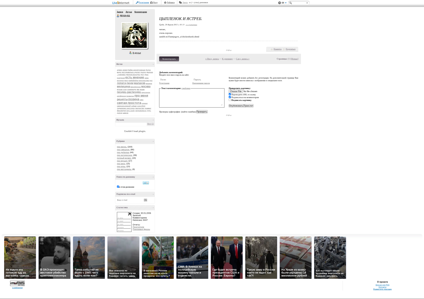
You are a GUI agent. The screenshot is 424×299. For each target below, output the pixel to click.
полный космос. (124, 158)
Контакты (382, 287)
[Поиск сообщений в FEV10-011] (146, 182)
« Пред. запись (212, 59)
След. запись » (242, 59)
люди (129, 83)
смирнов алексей (124, 106)
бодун (148, 70)
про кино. (121, 164)
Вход (155, 2)
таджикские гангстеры (126, 108)
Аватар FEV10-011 (134, 35)
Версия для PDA (382, 285)
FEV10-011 (118, 16)
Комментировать (169, 59)
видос (119, 72)
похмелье (130, 96)
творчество (139, 108)
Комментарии (140, 12)
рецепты (122, 99)
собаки (134, 106)
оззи (125, 89)
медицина (123, 86)
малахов (139, 83)
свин (141, 100)
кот (151, 80)
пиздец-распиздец (129, 92)
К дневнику (227, 59)
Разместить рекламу (382, 289)
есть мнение (134, 77)
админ (119, 70)
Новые (295, 59)
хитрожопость (140, 110)
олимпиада (131, 89)
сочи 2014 (141, 106)
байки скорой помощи (136, 70)
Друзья (129, 12)
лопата (121, 83)
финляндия (121, 110)
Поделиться (290, 49)
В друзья (137, 53)
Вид (284, 3)
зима (147, 78)
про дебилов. (123, 152)
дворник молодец (133, 74)
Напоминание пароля (201, 83)
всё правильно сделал (131, 72)
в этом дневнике (126, 187)
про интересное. (125, 155)
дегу (142, 74)
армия (125, 70)
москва (145, 86)
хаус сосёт (130, 110)
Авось (185, 2)
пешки (142, 89)
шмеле (125, 113)
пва (138, 89)
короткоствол (144, 80)
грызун (143, 72)
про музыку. (122, 161)
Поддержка (279, 2)
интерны (120, 80)
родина (133, 99)
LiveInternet (122, 3)
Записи (120, 12)
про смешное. (123, 150)
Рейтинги (171, 2)
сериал (145, 103)
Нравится (278, 49)
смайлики (186, 88)
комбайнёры (133, 80)
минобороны (136, 87)
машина (149, 83)
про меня (141, 95)
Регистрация (144, 2)
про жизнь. (122, 147)
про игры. (121, 166)
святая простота (129, 103)
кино (126, 80)
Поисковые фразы (141, 229)
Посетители (138, 227)
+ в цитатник (191, 24)
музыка (120, 89)
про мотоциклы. (124, 169)
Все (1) (150, 124)
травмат (148, 108)
